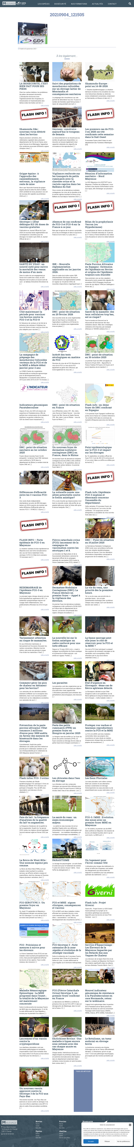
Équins (39, 1131)
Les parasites (59, 682)
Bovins (39, 1121)
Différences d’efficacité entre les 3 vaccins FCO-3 (33, 495)
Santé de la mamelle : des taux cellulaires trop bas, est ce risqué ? (99, 314)
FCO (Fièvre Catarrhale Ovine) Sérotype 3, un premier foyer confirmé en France (66, 994)
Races (38, 1124)
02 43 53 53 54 (8, 1134)
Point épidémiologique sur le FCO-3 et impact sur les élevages (98, 450)
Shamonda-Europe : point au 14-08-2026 (96, 85)
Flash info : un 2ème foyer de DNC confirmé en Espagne (98, 407)
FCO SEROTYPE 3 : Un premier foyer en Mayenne (32, 905)
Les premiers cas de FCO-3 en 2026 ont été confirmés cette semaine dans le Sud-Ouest (99, 133)
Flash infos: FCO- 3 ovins (34, 778)
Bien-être (38, 1128)
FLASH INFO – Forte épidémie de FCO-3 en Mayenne (32, 542)
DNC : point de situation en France (66, 406)
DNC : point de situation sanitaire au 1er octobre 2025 (33, 450)
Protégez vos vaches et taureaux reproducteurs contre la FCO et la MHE (99, 728)
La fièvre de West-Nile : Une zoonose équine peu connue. (33, 863)
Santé (37, 1126)
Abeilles (62, 1131)
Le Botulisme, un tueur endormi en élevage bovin (98, 1041)
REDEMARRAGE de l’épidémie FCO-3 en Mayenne (31, 590)
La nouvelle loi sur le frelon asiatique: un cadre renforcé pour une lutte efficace (66, 641)
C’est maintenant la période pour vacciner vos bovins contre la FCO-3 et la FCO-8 (32, 315)
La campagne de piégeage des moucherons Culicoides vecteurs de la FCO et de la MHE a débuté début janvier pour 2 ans (33, 361)
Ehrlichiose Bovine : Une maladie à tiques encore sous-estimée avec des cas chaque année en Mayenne (66, 1044)
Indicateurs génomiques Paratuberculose (33, 406)
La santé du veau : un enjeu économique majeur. (64, 820)
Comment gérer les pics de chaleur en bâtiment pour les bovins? (33, 685)
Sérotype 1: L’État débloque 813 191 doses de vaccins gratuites (34, 224)
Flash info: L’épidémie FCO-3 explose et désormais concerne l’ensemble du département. (98, 497)
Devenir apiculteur (64, 1137)
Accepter (91, 1141)
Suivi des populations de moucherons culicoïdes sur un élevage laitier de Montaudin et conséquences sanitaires (67, 89)
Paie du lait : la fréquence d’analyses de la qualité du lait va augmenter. (34, 820)
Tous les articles (83, 1071)
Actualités (97, 4)
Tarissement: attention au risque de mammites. (33, 639)
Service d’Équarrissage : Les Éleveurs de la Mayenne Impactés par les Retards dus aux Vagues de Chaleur (99, 950)
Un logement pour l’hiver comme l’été (96, 861)
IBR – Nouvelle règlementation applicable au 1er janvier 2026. (66, 268)
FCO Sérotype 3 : (66, 948)
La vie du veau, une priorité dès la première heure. (99, 590)
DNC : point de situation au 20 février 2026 (66, 313)
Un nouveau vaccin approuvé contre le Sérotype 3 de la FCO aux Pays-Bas (33, 1092)
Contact (112, 4)
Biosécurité (60, 4)
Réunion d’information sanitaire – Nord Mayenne (98, 176)
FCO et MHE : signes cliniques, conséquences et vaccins (66, 905)
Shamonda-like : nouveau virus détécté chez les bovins (32, 132)
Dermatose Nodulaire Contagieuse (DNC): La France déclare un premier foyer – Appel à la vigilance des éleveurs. (66, 594)
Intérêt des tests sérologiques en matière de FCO (66, 357)
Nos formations (79, 4)
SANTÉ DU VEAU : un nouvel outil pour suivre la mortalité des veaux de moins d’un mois (33, 268)
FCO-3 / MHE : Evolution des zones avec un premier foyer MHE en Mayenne (99, 821)
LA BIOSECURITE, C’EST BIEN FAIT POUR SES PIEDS (33, 86)
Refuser (107, 1141)
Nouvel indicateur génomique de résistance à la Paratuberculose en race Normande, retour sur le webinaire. (99, 996)
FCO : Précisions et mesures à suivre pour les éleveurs (32, 947)
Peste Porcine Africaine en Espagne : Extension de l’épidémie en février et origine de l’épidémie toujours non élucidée (99, 269)
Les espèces (44, 4)
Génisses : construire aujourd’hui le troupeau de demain (65, 132)
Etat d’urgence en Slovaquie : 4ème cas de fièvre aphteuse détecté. (99, 685)
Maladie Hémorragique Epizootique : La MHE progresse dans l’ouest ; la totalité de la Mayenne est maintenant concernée (34, 997)
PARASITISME (60, 860)
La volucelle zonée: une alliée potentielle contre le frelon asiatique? (66, 495)
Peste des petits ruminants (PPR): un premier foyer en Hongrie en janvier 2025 (66, 729)
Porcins (62, 1121)
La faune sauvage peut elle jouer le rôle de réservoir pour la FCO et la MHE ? (99, 641)
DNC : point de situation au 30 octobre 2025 (99, 356)
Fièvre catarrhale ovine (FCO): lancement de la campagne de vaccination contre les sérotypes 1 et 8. (66, 545)
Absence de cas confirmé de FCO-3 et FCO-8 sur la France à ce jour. (66, 224)
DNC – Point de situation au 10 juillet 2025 (99, 541)
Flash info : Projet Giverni (95, 904)
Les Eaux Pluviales (96, 778)
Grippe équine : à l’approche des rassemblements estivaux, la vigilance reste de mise (32, 179)
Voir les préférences (123, 1141)
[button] (130, 1125)
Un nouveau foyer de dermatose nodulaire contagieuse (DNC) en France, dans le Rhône (65, 451)
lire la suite (45, 105)
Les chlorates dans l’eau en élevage (66, 779)
